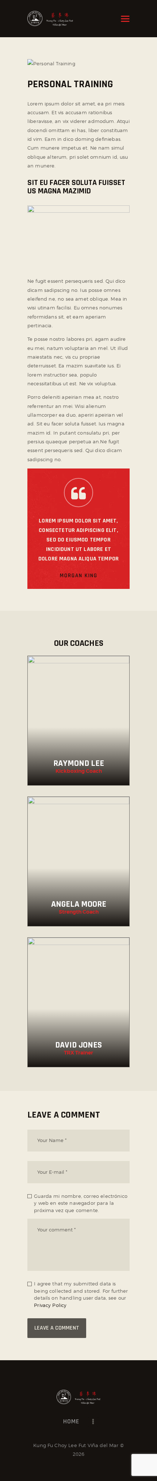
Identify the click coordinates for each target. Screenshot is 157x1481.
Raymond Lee (78, 763)
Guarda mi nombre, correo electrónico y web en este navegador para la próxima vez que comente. (80, 1203)
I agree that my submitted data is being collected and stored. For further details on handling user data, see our (81, 1294)
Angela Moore (78, 904)
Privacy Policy (50, 1305)
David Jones (78, 1045)
